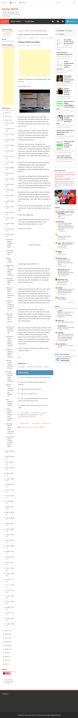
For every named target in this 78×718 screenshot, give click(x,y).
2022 (6, 664)
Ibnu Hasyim (61, 298)
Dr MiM (60, 311)
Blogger (8, 683)
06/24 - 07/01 (10, 473)
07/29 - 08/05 (10, 501)
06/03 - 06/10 (10, 456)
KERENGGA (61, 222)
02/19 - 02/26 (10, 162)
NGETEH (60, 253)
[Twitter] (62, 21)
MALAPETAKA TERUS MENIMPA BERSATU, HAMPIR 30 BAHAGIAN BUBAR (65, 272)
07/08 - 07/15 (10, 484)
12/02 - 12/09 (10, 601)
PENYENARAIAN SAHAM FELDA (27, 416)
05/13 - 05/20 (10, 229)
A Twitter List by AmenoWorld (7, 34)
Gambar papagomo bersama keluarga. (67, 91)
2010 (6, 113)
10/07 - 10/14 (10, 557)
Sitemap (23, 2)
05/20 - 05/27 (10, 234)
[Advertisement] (8, 76)
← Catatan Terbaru (23, 423)
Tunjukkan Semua (71, 302)
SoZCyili (60, 288)
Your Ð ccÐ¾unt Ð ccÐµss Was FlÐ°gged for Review (66, 328)
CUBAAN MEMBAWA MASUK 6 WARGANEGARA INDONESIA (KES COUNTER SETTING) (66, 290)
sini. (39, 264)
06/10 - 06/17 (10, 462)
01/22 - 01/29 (10, 140)
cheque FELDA (25, 413)
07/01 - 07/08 (10, 479)
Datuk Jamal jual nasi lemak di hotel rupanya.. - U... (9, 318)
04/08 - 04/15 (10, 201)
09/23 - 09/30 (10, 546)
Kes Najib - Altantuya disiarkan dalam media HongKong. (10, 376)
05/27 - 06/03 (10, 451)
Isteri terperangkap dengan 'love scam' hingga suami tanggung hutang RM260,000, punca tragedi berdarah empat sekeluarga (66, 226)
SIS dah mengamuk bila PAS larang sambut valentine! (65, 65)
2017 (6, 645)
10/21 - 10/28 (10, 568)
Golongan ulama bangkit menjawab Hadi (64, 237)
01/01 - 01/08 (10, 123)
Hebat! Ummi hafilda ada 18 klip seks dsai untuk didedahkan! (65, 132)
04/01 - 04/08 (10, 195)
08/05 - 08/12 (10, 507)
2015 (6, 638)
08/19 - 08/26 (10, 518)
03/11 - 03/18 (10, 179)
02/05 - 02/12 (10, 151)
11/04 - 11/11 (10, 579)
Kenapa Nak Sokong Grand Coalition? (65, 175)
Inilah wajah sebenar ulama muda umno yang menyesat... (10, 428)
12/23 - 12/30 (10, 618)
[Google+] (57, 21)
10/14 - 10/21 (10, 562)
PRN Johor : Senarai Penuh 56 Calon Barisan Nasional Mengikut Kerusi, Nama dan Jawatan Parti (65, 314)
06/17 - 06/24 (10, 468)
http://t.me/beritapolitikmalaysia (36, 31)
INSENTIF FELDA (35, 413)
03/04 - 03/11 (10, 173)
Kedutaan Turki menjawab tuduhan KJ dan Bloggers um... (10, 390)
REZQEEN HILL (62, 326)
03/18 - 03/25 (10, 184)
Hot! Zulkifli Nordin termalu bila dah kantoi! (69, 41)
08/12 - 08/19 (10, 512)
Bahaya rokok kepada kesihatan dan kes (63, 281)
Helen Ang (61, 320)
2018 (6, 649)
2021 (6, 660)
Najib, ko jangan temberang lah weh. (31, 389)
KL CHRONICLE (62, 344)
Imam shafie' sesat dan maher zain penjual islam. (65, 157)
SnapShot (60, 332)
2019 (6, 653)
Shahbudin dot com (64, 269)
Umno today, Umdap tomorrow (66, 322)
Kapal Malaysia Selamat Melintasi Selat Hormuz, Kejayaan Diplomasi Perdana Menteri (65, 262)
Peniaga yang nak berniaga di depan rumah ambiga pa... (10, 270)
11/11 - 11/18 (10, 585)
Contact (13, 2)
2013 (6, 630)
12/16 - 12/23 (10, 613)
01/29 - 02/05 (10, 145)
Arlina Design (46, 715)
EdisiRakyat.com (63, 279)
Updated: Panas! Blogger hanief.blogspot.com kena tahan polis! (65, 105)
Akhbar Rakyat (62, 258)
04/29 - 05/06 (10, 218)
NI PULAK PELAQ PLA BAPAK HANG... (65, 215)
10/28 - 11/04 (10, 574)
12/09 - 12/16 (10, 607)
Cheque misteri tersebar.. (9, 260)
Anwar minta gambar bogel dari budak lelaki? (9, 243)
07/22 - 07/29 (10, 496)
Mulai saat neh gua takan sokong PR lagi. (10, 329)
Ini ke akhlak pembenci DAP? (9, 252)
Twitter (39, 367)
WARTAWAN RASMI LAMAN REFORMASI (66, 212)
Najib (41, 415)
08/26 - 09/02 (10, 523)
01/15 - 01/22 (10, 134)
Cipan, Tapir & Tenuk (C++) (65, 243)
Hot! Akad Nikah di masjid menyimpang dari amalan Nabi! (65, 119)
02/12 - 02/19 (10, 156)
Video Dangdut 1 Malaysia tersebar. (9, 402)
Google (22, 367)
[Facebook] (53, 21)
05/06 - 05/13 (10, 223)
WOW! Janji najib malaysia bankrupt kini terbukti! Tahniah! (65, 145)
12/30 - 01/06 (10, 624)
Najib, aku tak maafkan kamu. (29, 394)
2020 (6, 656)
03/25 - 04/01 (10, 190)
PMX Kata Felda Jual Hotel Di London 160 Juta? (65, 245)
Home (5, 2)
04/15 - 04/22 (10, 207)
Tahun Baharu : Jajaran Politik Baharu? (65, 346)
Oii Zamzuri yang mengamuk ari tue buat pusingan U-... (10, 305)
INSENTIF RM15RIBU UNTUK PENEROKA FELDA (32, 414)
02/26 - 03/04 (10, 168)
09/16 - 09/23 (10, 540)
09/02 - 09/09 (10, 529)
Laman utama (35, 423)
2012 (6, 120)
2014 (6, 634)
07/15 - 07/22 (10, 490)
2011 (6, 116)
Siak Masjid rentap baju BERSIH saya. (10, 281)
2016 (6, 642)
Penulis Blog (29, 21)
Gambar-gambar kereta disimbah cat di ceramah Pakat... (9, 414)
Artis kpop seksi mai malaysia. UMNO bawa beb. (9, 353)
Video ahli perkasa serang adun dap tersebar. (9, 364)
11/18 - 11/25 (10, 590)
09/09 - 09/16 (10, 535)
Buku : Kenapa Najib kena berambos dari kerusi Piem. (36, 377)
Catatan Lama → (46, 423)
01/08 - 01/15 (10, 128)
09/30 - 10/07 (10, 551)
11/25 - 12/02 (10, 596)
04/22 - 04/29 (10, 212)
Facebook (30, 367)
